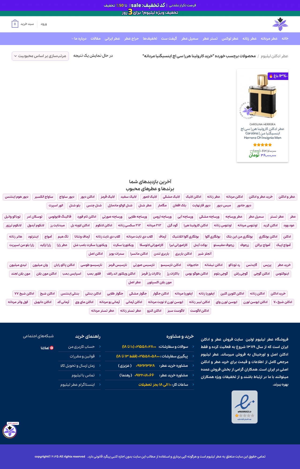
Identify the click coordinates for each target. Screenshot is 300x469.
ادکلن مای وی (84, 302)
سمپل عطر (189, 38)
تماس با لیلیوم (83, 375)
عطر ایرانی (112, 38)
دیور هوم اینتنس (16, 197)
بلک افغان (179, 205)
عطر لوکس (230, 38)
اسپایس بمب (72, 274)
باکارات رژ (173, 274)
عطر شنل (145, 205)
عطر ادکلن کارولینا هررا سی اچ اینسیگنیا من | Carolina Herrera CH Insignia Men (262, 133)
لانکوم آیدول (35, 225)
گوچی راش (241, 274)
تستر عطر (210, 38)
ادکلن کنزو (154, 311)
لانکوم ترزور (13, 225)
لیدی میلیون (17, 265)
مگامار (162, 205)
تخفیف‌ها (150, 38)
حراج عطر (131, 38)
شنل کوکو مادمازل (120, 205)
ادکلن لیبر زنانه (199, 302)
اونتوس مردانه (247, 225)
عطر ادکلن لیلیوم (274, 56)
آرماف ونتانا (82, 236)
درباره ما (80, 38)
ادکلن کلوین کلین (232, 293)
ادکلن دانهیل (42, 302)
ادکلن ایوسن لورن (255, 302)
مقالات (96, 38)
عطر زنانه (249, 38)
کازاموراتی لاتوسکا (151, 245)
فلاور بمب (94, 274)
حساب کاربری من (81, 346)
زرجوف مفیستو (224, 245)
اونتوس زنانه (223, 225)
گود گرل (172, 225)
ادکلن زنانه (257, 293)
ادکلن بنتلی (93, 293)
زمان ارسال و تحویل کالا (77, 365)
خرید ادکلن (278, 293)
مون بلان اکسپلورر (159, 282)
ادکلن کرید (270, 225)
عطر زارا (62, 245)
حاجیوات (193, 265)
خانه (285, 38)
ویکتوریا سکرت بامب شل (90, 245)
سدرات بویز (116, 254)
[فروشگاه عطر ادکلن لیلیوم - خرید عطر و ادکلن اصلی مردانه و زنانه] (268, 24)
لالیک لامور (149, 197)
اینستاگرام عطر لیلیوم (77, 384)
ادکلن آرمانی (134, 302)
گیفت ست (169, 38)
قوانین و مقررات (82, 356)
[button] (23, 24)
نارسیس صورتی (144, 265)
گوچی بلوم (221, 274)
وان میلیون (40, 265)
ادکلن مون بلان (46, 274)
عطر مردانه (269, 38)
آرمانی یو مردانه (109, 302)
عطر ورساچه (233, 217)
